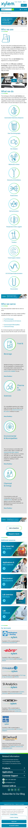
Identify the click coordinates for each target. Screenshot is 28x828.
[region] (14, 816)
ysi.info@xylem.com (10, 782)
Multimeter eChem (14, 164)
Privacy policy (13, 814)
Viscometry (5, 693)
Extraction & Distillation (14, 180)
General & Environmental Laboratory (10, 759)
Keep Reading (8, 376)
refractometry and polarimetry (9, 642)
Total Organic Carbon (14, 258)
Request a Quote (14, 534)
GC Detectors (9, 677)
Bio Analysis (14, 149)
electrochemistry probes (16, 693)
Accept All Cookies (14, 825)
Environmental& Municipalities (10, 437)
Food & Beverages (9, 319)
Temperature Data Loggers (14, 226)
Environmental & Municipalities (12, 324)
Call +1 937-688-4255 (10, 779)
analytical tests (8, 499)
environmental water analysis (11, 452)
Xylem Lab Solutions (6, 13)
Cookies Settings (14, 817)
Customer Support (10, 776)
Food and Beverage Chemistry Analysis (11, 761)
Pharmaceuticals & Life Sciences (12, 321)
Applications (7, 772)
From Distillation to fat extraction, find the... (11, 763)
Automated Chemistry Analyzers (14, 118)
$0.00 (24, 9)
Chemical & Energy (9, 326)
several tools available (9, 371)
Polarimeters (14, 195)
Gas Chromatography (14, 133)
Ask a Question (14, 528)
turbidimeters (18, 711)
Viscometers (14, 289)
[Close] (26, 807)
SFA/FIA (17, 677)
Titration (14, 242)
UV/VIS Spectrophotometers (14, 273)
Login (16, 1)
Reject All (14, 821)
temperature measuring (8, 659)
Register (20, 1)
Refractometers (14, 211)
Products (6, 768)
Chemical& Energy (8, 484)
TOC (21, 675)
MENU (22, 5)
